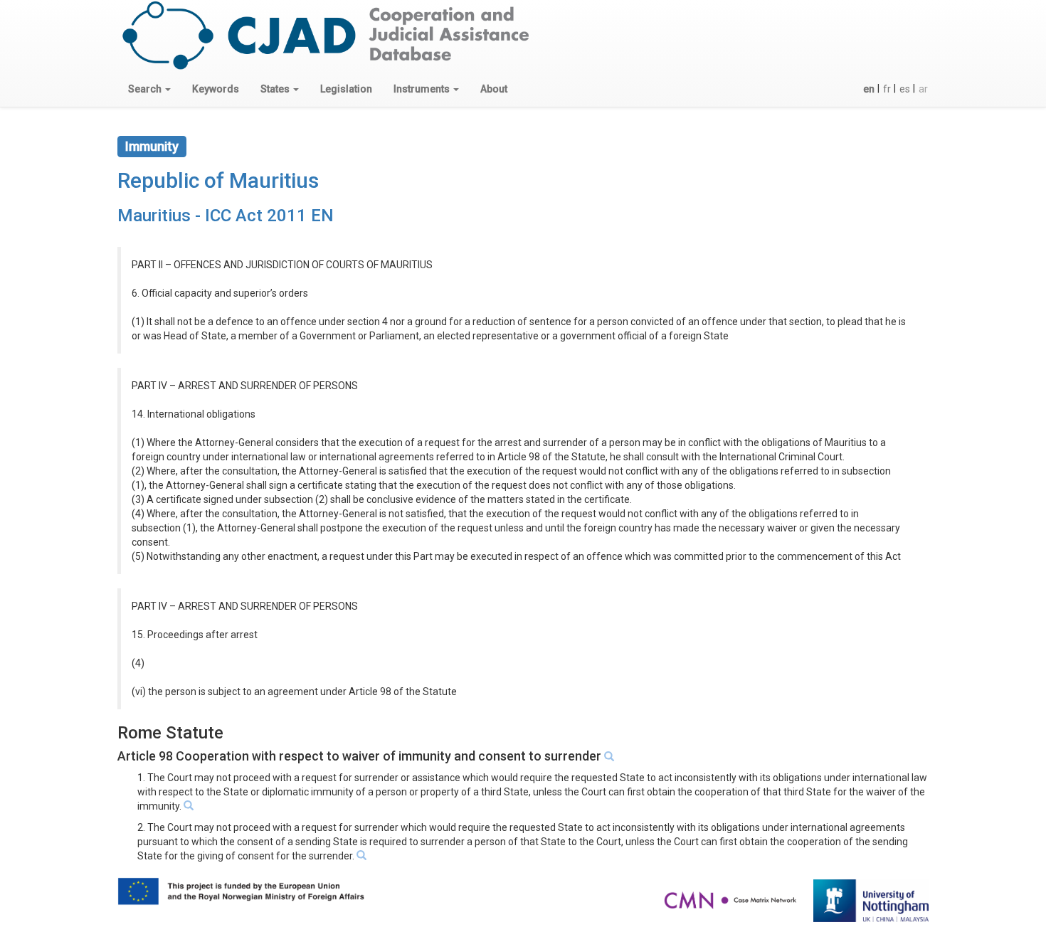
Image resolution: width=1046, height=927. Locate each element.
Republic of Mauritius (218, 180)
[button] (149, 89)
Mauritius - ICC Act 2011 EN (225, 216)
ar (923, 89)
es (904, 89)
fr (887, 89)
